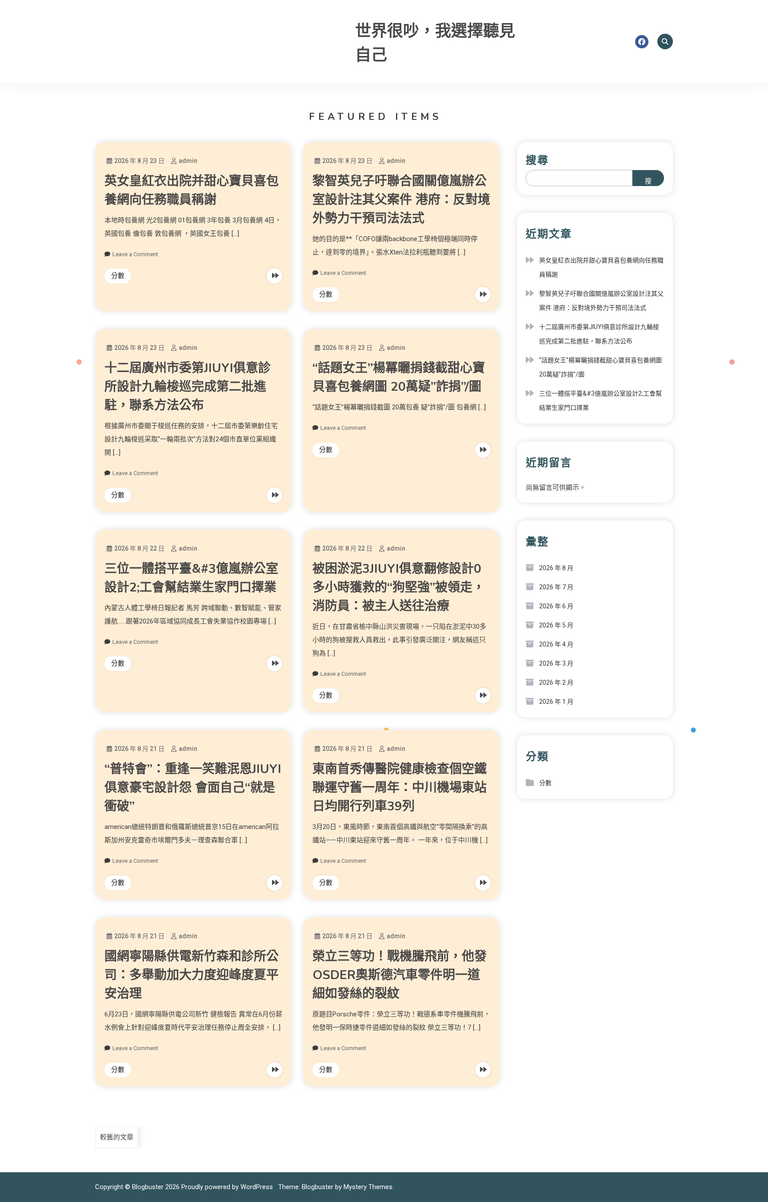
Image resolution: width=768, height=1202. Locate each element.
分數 (117, 276)
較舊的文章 (116, 1137)
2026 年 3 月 (556, 663)
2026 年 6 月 (556, 606)
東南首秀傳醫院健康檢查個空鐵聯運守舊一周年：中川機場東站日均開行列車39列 (399, 788)
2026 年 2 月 (556, 682)
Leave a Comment (135, 254)
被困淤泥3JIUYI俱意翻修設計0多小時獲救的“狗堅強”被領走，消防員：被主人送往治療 (398, 587)
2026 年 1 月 (556, 701)
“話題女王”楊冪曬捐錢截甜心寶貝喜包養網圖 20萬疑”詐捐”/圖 (600, 367)
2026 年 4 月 (556, 644)
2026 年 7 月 (556, 587)
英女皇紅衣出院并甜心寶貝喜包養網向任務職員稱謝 (601, 267)
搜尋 (537, 160)
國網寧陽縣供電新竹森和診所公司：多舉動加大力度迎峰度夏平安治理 (191, 975)
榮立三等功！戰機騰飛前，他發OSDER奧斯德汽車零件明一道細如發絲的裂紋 (399, 975)
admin (188, 160)
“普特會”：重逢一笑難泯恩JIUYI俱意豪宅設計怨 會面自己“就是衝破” (192, 788)
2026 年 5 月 (556, 625)
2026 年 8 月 (556, 567)
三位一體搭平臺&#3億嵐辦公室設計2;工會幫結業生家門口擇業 (600, 400)
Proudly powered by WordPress (228, 1187)
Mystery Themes (368, 1187)
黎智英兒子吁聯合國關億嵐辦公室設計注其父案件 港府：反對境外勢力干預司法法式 (401, 200)
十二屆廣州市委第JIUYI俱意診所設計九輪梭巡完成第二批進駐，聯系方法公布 (187, 387)
